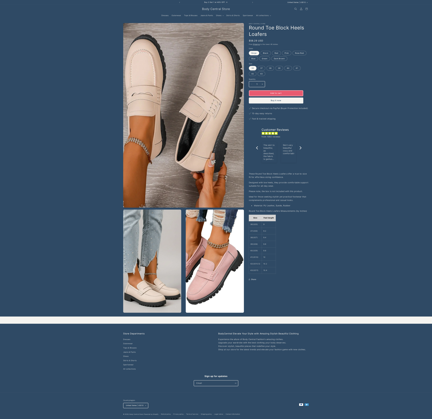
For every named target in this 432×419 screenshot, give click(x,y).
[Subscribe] (235, 383)
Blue (253, 59)
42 (252, 74)
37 (261, 68)
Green (265, 59)
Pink (287, 53)
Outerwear (128, 343)
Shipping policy (206, 414)
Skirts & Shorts (130, 360)
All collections (129, 369)
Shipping (256, 44)
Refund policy (166, 414)
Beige (254, 53)
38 (270, 68)
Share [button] (253, 279)
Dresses (126, 339)
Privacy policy (178, 414)
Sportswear (128, 365)
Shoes (126, 356)
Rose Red (299, 53)
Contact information (233, 414)
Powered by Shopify (151, 414)
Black (265, 53)
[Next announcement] (252, 2)
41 (297, 68)
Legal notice (218, 414)
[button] (220, 15)
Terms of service (192, 414)
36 (252, 68)
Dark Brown (279, 59)
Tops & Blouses (130, 348)
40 (288, 68)
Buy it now (276, 100)
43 (261, 74)
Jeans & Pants (129, 352)
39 (279, 68)
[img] (280, 133)
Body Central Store (136, 414)
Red (276, 53)
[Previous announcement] (179, 2)
